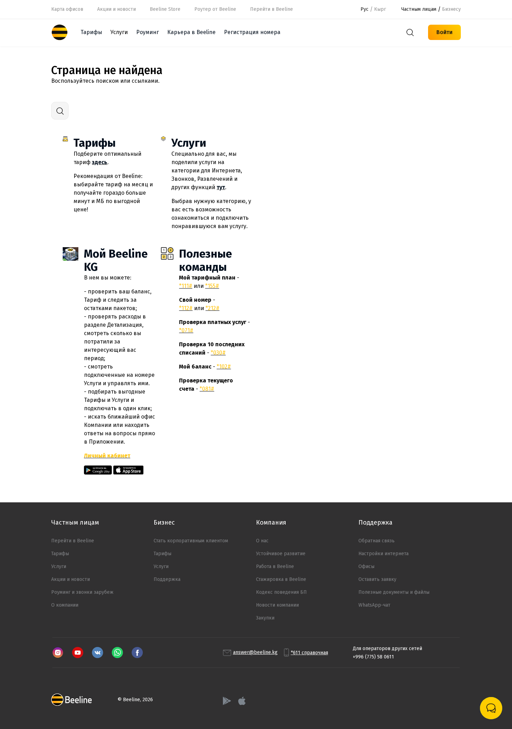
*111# (185, 286)
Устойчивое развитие (280, 554)
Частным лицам (418, 9)
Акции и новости (116, 9)
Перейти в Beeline (72, 541)
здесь (99, 162)
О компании (64, 605)
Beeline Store (165, 9)
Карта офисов (67, 9)
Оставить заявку (377, 579)
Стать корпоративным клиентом (191, 541)
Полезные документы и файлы (393, 592)
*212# (212, 308)
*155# (212, 286)
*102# (224, 366)
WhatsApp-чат (374, 605)
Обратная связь (376, 541)
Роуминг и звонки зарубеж (82, 592)
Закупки (265, 618)
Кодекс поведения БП (281, 592)
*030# (218, 352)
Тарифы (91, 32)
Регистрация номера (252, 32)
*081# (207, 389)
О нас (262, 541)
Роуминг (147, 32)
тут (221, 187)
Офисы (366, 566)
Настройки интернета (383, 554)
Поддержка (167, 579)
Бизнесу (451, 9)
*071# (186, 330)
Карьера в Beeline (191, 32)
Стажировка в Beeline (281, 579)
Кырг (380, 9)
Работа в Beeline (275, 566)
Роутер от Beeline (215, 9)
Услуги (188, 142)
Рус (364, 9)
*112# (186, 308)
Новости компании (277, 605)
